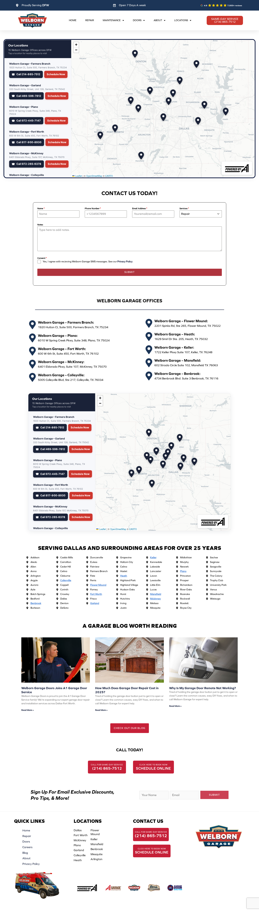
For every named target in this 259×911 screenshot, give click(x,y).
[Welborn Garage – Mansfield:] (148, 362)
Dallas (78, 830)
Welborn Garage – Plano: (58, 335)
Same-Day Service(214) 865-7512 (224, 20)
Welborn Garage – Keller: (174, 347)
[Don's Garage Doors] (153, 888)
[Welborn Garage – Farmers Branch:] (32, 324)
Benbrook (97, 849)
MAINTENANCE (112, 20)
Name (41, 208)
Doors (26, 841)
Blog (25, 852)
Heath (78, 860)
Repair (26, 836)
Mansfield (97, 844)
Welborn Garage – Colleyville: (61, 375)
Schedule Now (56, 74)
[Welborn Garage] (134, 888)
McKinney (80, 840)
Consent (42, 258)
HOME (72, 20)
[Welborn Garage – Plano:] (32, 337)
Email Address (139, 208)
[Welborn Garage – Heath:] (148, 336)
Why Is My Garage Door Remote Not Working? (202, 688)
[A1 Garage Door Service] (113, 888)
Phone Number (93, 208)
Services (184, 208)
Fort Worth (81, 835)
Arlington (96, 859)
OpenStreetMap (94, 175)
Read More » (27, 710)
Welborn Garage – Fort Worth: (62, 349)
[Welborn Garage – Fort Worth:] (32, 351)
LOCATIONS (181, 20)
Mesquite (97, 854)
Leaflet (78, 175)
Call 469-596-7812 (28, 96)
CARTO (109, 175)
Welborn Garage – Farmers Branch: (66, 322)
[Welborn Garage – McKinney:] (32, 364)
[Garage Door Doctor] (174, 888)
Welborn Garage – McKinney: (61, 362)
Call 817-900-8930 (28, 142)
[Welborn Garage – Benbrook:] (148, 376)
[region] (163, 108)
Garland (79, 850)
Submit (129, 272)
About (26, 858)
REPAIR (89, 20)
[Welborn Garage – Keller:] (148, 349)
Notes (40, 224)
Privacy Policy (124, 261)
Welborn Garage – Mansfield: (177, 360)
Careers (27, 847)
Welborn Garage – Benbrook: (177, 374)
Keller (94, 839)
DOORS (137, 20)
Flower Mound (95, 832)
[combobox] (201, 213)
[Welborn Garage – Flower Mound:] (148, 323)
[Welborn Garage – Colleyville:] (32, 377)
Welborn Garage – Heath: (174, 334)
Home (26, 830)
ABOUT (158, 20)
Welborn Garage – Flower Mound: (181, 321)
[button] (168, 101)
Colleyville (80, 855)
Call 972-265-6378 (28, 164)
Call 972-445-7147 (28, 120)
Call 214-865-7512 (28, 74)
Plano (77, 845)
